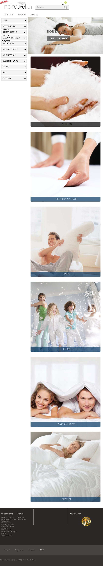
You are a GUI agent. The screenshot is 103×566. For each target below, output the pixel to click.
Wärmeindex (5, 521)
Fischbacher (21, 519)
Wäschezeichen (6, 535)
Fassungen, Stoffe (7, 525)
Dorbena (20, 518)
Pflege (3, 533)
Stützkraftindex (6, 523)
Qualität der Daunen (8, 519)
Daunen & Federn (7, 518)
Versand (32, 550)
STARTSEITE (8, 15)
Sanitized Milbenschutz (6, 529)
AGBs (42, 550)
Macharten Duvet (7, 526)
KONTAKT (22, 15)
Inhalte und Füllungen (8, 532)
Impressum (19, 550)
